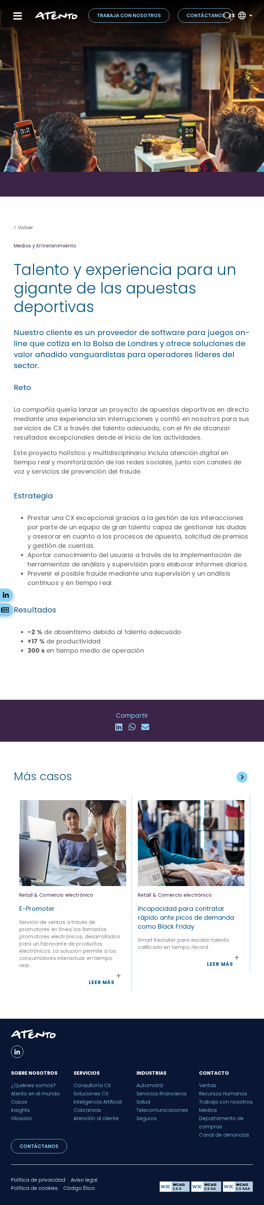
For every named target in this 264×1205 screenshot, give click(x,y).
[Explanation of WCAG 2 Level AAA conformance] (238, 1190)
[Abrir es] (250, 15)
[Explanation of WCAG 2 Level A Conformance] (175, 1190)
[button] (119, 727)
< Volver (23, 227)
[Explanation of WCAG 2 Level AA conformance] (207, 1190)
